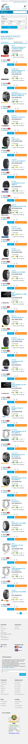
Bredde (3, 21)
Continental (3, 684)
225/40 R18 (18, 686)
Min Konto (25, 2)
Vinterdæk (3, 703)
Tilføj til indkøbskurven (21, 64)
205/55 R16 (17, 682)
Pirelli (2, 692)
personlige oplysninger (8, 667)
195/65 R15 (17, 688)
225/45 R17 (17, 684)
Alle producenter (5, 694)
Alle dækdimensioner (20, 694)
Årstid (2, 16)
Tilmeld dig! (22, 674)
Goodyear (3, 688)
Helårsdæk (8, 36)
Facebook (4, 646)
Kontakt (19, 2)
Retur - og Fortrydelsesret (4, 636)
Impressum (3, 628)
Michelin (3, 690)
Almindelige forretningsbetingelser (6, 633)
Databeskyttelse (5, 639)
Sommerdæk (4, 701)
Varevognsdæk (18, 705)
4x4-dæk (17, 703)
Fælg (19, 21)
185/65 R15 (17, 692)
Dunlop (2, 686)
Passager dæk (18, 701)
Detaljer (11, 64)
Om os (2, 626)
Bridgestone (4, 682)
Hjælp (15, 2)
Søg (9, 27)
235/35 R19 (17, 690)
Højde (11, 21)
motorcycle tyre (18, 707)
